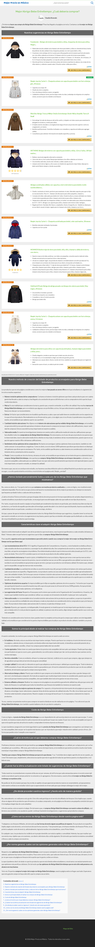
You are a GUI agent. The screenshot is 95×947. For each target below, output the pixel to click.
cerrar (21, 881)
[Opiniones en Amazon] (15, 170)
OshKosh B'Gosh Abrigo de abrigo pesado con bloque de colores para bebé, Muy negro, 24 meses (59, 287)
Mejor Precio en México (16, 3)
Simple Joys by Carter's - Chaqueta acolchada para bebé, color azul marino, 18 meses (60, 221)
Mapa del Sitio (68, 929)
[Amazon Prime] (88, 67)
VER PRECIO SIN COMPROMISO (80, 70)
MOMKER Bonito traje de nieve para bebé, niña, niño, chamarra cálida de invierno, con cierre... (59, 251)
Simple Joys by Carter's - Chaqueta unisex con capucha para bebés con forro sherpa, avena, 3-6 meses (60, 317)
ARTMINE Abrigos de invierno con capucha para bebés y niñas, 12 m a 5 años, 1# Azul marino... (60, 152)
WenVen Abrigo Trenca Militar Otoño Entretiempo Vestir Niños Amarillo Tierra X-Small (59, 115)
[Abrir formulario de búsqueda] (92, 3)
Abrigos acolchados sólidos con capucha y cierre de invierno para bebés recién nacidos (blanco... (58, 186)
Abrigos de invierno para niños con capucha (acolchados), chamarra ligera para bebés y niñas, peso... (60, 350)
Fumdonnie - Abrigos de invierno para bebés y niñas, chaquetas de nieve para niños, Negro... (60, 43)
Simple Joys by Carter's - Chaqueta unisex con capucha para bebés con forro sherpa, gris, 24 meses (60, 82)
